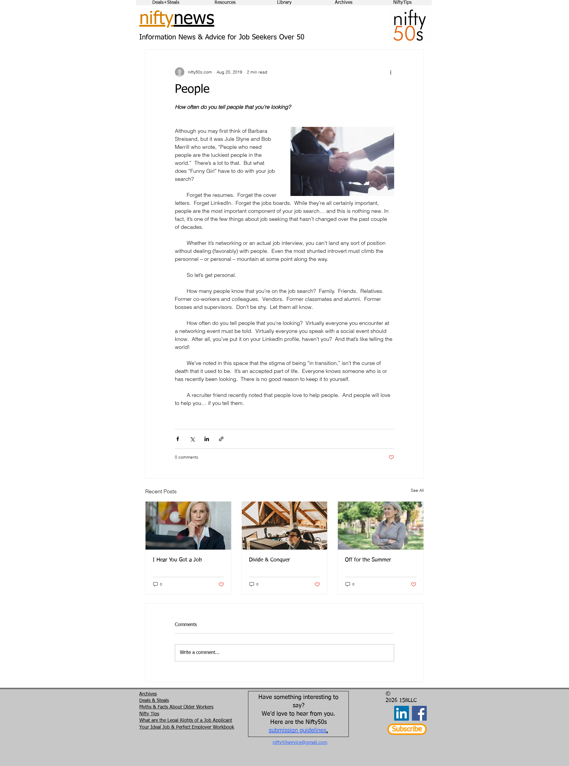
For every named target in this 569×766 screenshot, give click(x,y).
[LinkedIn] (401, 713)
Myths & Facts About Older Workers (176, 707)
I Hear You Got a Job (177, 560)
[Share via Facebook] (177, 439)
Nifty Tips (149, 714)
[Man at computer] (284, 526)
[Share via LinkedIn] (207, 439)
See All (417, 490)
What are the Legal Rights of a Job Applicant (185, 720)
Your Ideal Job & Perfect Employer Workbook (186, 727)
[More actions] (390, 72)
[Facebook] (419, 713)
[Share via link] (221, 439)
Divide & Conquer (269, 560)
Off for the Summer (368, 560)
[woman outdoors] (380, 526)
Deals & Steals (154, 700)
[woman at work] (188, 526)
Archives (148, 694)
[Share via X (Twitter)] (192, 439)
